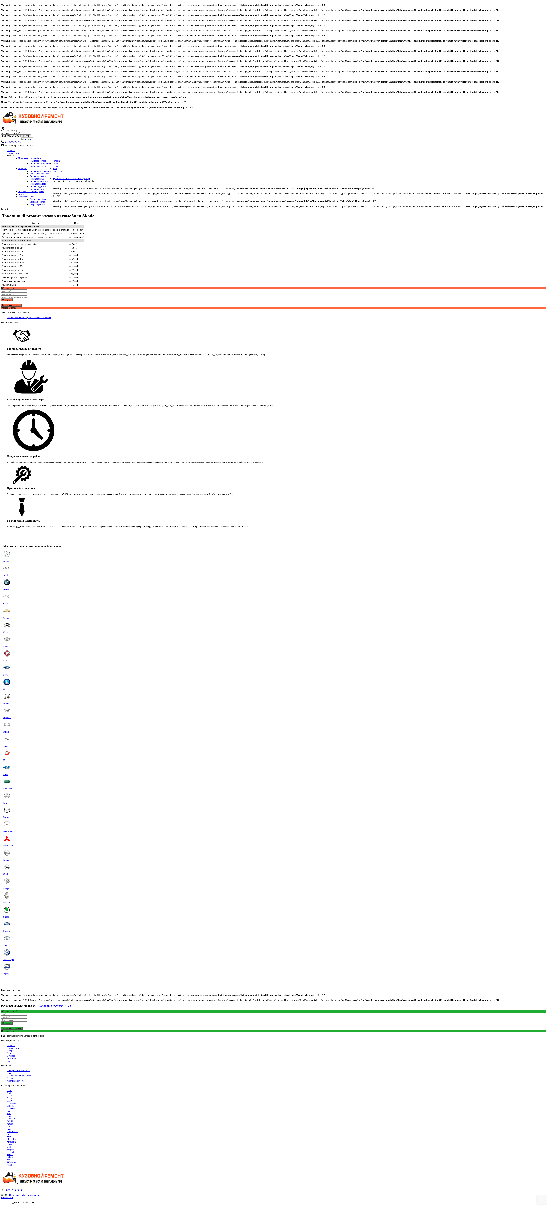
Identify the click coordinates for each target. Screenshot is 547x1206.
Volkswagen (12, 1162)
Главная (11, 1045)
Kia (8, 1126)
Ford (9, 1113)
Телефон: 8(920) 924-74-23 (55, 1005)
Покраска (11, 1073)
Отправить (6, 300)
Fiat (8, 1111)
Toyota (10, 1159)
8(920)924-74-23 (14, 1190)
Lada (9, 1129)
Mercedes (11, 1139)
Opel (9, 1147)
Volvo (9, 1165)
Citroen (10, 1106)
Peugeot (10, 1149)
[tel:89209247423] (3, 142)
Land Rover (12, 1131)
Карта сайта (7, 1197)
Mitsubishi (11, 1142)
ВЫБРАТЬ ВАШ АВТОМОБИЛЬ (16, 136)
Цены (9, 1053)
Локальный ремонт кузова (19, 1075)
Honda (10, 1116)
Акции (10, 1078)
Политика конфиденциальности (24, 1195)
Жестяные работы (15, 1081)
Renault (10, 1152)
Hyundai (11, 1118)
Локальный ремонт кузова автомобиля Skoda (29, 317)
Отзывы (11, 1056)
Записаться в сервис (11, 305)
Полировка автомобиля (18, 1070)
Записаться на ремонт (12, 1028)
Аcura (9, 1090)
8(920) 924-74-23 (13, 142)
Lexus (9, 1134)
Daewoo (11, 1108)
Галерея (10, 1050)
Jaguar (10, 1124)
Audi (9, 1093)
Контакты (11, 1058)
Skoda (10, 1154)
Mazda (10, 1136)
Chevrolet (11, 1103)
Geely (9, 1098)
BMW (10, 1095)
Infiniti (10, 1121)
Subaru (10, 1157)
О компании (13, 1048)
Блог (9, 1061)
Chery (9, 1101)
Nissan (10, 1144)
